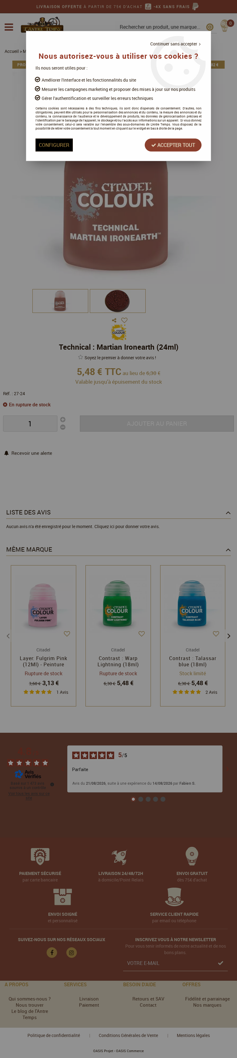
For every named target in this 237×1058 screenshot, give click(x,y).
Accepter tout (175, 145)
